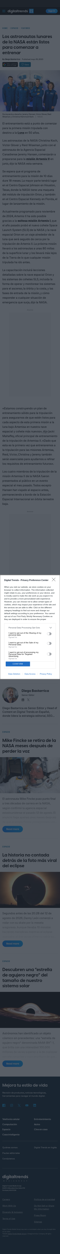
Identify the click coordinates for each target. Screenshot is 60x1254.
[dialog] (30, 627)
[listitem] (30, 627)
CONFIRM (18, 664)
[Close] (54, 580)
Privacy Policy (46, 674)
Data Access (30, 674)
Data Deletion (14, 674)
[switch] (49, 633)
